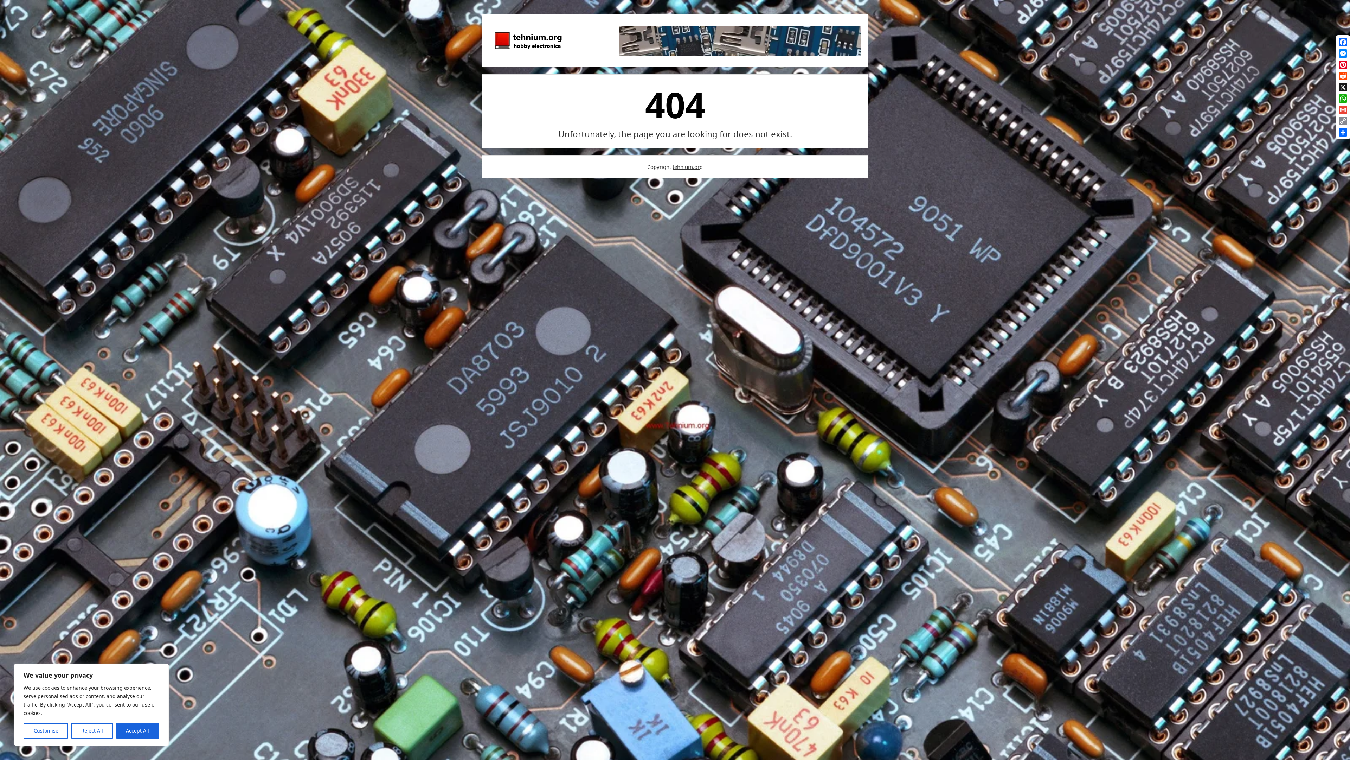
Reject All (92, 730)
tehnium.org (688, 166)
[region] (91, 705)
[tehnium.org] (527, 49)
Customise (46, 730)
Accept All (137, 730)
